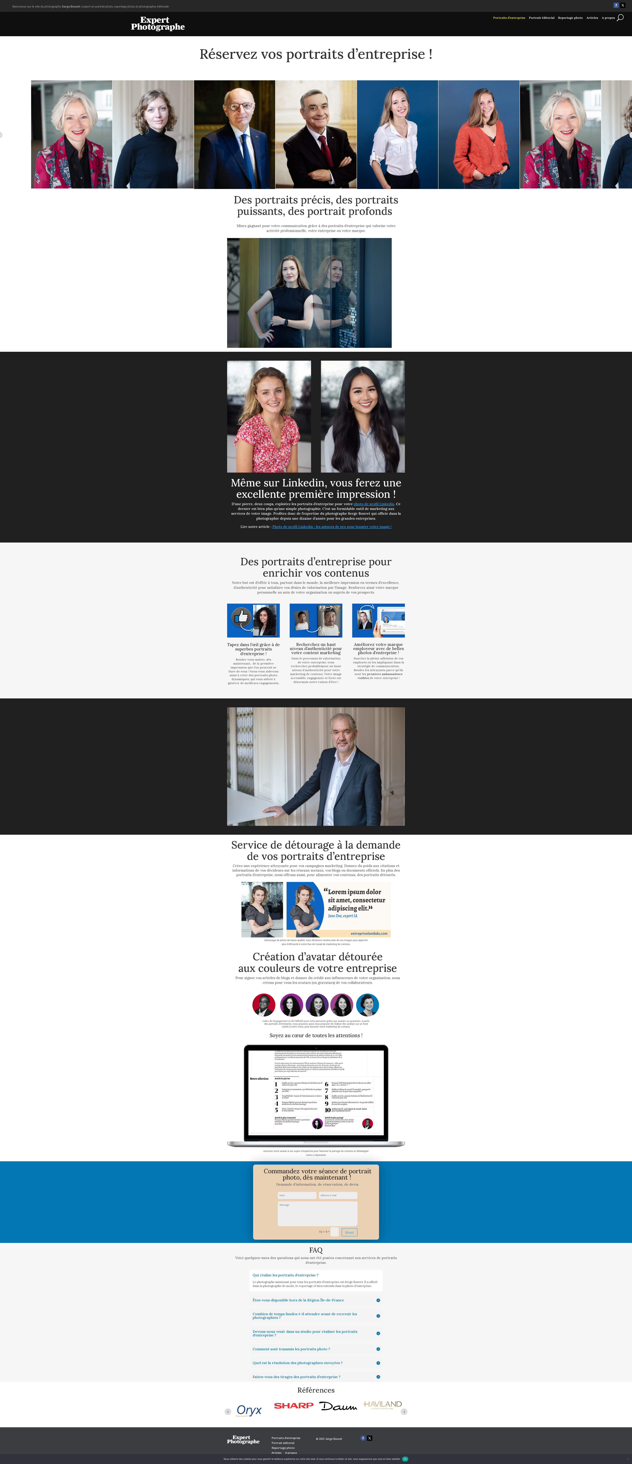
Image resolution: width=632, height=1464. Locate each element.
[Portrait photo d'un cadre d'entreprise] (309, 347)
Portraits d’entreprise (509, 18)
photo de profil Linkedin (374, 504)
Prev (228, 1412)
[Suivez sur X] (622, 5)
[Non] (628, 1459)
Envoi (349, 1233)
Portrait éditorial (541, 18)
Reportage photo (570, 18)
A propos (608, 18)
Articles (592, 18)
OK (405, 1459)
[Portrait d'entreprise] (269, 472)
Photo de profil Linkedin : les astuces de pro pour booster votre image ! (332, 527)
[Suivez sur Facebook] (616, 5)
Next (404, 1412)
